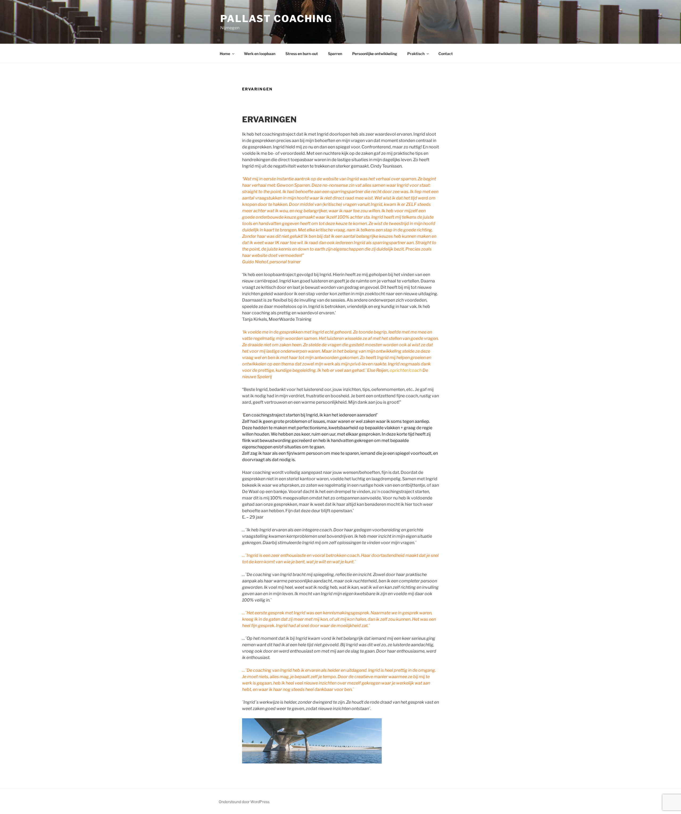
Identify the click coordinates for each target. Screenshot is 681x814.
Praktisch (416, 53)
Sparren (335, 53)
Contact (445, 53)
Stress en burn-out (301, 53)
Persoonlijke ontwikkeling (374, 53)
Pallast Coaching (276, 18)
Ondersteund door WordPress (244, 801)
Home (225, 53)
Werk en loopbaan (259, 53)
